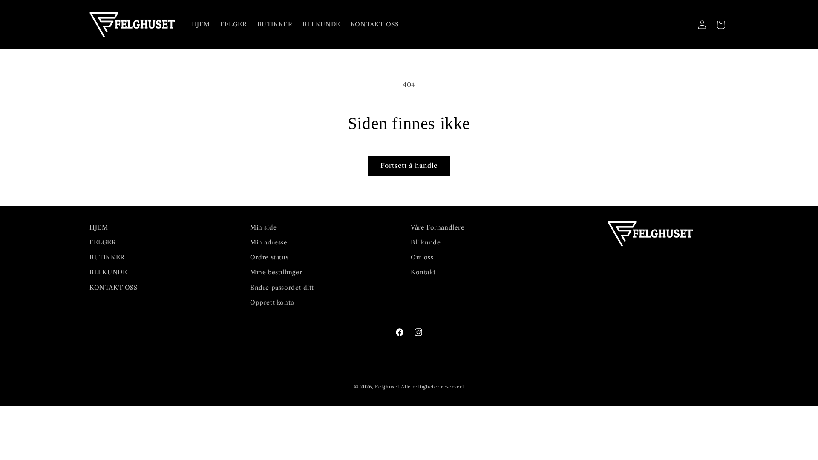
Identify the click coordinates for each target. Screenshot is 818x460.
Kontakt (423, 272)
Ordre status (269, 257)
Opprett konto (272, 302)
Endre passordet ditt (282, 287)
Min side (263, 227)
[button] (683, 24)
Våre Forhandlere (438, 227)
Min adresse (269, 242)
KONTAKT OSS (113, 287)
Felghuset (387, 387)
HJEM (98, 227)
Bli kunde (426, 242)
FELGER (102, 242)
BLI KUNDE (108, 272)
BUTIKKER (107, 257)
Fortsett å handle (409, 165)
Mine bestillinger (276, 272)
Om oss (422, 257)
